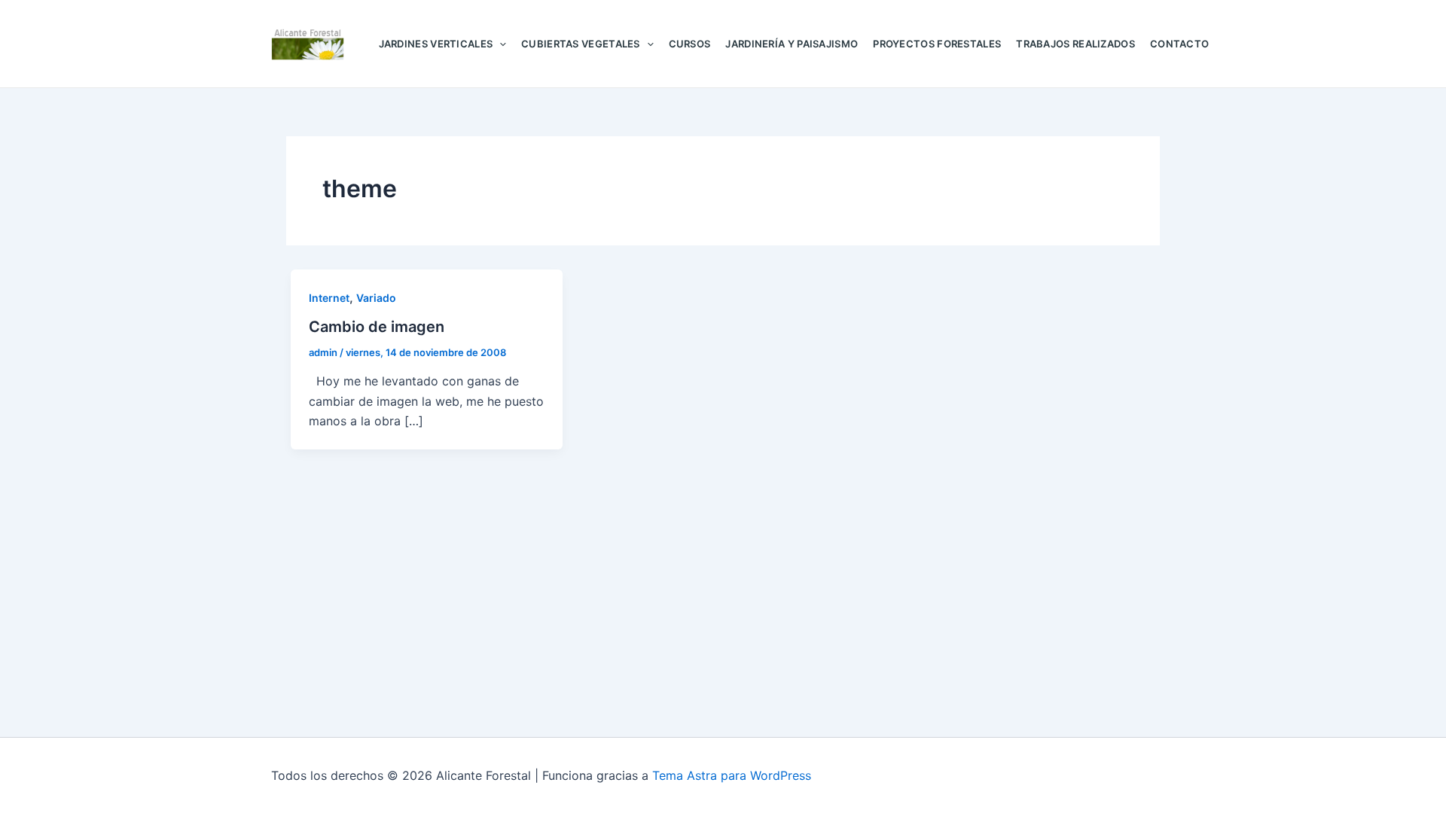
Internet (329, 297)
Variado (376, 297)
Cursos (690, 44)
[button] (499, 44)
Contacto (1179, 44)
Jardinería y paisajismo (791, 44)
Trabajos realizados (1075, 44)
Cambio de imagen (376, 327)
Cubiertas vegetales (580, 44)
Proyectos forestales (937, 44)
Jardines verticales (436, 44)
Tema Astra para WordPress (731, 775)
